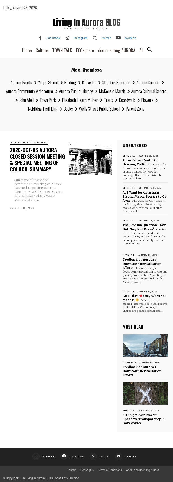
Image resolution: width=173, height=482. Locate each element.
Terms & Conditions (110, 470)
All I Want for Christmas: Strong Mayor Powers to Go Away (145, 197)
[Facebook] (40, 38)
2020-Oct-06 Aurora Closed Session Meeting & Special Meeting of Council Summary (37, 159)
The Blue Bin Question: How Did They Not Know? (144, 227)
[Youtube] (118, 38)
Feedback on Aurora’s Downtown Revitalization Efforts (142, 264)
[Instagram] (67, 38)
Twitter (106, 38)
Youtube (130, 38)
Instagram (80, 38)
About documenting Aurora (142, 470)
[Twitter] (94, 38)
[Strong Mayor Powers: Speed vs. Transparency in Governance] (145, 393)
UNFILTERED (129, 156)
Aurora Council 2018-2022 (29, 143)
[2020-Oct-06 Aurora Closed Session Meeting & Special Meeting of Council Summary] (90, 158)
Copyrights (87, 470)
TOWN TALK (128, 255)
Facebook (53, 38)
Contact (71, 470)
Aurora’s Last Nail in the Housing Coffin (141, 162)
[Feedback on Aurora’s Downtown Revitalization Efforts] (145, 345)
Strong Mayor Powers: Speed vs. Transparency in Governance (143, 419)
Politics (128, 410)
